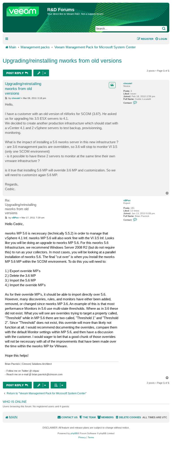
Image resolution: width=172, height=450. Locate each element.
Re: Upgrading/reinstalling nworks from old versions (20, 206)
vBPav (127, 200)
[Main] (25, 10)
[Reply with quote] (112, 85)
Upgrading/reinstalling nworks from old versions (62, 61)
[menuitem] (161, 39)
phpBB (74, 433)
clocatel (127, 83)
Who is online (15, 401)
